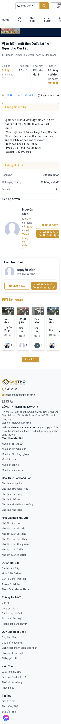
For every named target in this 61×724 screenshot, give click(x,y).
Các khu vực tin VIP (12, 613)
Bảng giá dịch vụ (10, 608)
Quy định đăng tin (11, 637)
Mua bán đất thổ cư (12, 443)
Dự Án (19, 19)
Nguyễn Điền (27, 212)
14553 (8, 95)
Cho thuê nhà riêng (12, 509)
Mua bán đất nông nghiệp (15, 454)
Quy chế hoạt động (12, 642)
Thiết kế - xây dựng (12, 682)
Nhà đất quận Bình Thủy (14, 539)
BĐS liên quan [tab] (12, 299)
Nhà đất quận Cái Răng (14, 533)
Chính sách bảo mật (12, 653)
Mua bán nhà (9, 459)
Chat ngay (18, 285)
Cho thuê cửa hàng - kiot (15, 488)
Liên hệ (5, 602)
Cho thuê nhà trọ (11, 499)
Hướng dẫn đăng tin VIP (14, 623)
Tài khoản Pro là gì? (12, 618)
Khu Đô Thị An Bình (12, 573)
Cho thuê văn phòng (12, 483)
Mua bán (29, 95)
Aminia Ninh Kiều (11, 584)
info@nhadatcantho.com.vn (20, 394)
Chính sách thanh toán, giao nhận (19, 647)
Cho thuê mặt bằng (12, 494)
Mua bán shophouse (13, 470)
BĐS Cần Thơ (9, 711)
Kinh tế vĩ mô (8, 701)
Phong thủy (8, 687)
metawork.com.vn (21, 422)
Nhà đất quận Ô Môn (13, 549)
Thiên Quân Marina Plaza (15, 589)
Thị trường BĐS (10, 706)
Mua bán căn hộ (10, 464)
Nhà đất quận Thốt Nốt (14, 554)
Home (5, 19)
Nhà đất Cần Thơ (11, 523)
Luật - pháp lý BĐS (11, 671)
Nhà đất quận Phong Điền (15, 544)
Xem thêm (30, 359)
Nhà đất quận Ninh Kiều (14, 528)
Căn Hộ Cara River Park (14, 578)
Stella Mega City (10, 568)
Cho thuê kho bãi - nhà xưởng (17, 504)
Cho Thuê (47, 19)
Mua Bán (32, 19)
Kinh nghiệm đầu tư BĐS (14, 677)
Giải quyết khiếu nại (12, 658)
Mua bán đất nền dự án (14, 449)
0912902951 (12, 389)
